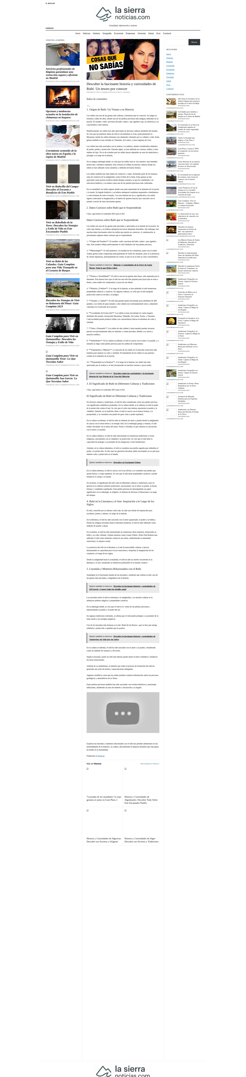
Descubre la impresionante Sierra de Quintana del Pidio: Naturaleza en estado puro (188, 255)
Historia (96, 33)
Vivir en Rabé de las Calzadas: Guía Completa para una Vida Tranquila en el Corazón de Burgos (62, 266)
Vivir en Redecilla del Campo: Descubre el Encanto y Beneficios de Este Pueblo (62, 189)
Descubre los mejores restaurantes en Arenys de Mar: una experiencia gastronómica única (187, 230)
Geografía (106, 33)
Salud (151, 33)
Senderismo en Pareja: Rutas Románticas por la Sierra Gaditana (188, 386)
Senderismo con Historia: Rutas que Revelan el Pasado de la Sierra (188, 412)
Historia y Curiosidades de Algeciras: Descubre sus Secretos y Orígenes (104, 840)
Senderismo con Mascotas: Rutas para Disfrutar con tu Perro (188, 346)
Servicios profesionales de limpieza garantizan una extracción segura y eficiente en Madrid (62, 73)
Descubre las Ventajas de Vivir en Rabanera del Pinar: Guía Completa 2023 (63, 303)
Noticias (86, 33)
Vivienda (142, 33)
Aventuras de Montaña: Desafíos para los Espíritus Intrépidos (187, 399)
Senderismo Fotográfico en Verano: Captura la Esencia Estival (188, 281)
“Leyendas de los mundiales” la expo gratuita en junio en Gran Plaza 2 (104, 798)
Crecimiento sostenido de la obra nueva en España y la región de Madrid (61, 153)
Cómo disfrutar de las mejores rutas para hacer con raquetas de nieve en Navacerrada (189, 164)
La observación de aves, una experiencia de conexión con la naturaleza (188, 216)
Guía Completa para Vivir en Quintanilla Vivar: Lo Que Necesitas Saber (62, 358)
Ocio (158, 33)
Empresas (130, 33)
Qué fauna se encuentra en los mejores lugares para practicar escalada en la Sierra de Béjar (189, 101)
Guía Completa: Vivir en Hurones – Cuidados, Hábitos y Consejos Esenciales (188, 203)
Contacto (167, 33)
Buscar (194, 42)
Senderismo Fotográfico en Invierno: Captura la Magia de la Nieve (189, 333)
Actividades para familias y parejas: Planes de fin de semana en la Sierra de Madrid (189, 114)
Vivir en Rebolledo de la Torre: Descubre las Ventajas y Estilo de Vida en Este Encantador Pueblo (62, 227)
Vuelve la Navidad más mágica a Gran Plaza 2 (186, 139)
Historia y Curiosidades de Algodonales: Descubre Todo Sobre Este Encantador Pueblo (141, 800)
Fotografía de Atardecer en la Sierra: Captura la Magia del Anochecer (188, 320)
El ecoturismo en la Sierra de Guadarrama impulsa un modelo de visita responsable (188, 127)
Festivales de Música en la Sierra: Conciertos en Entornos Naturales (187, 294)
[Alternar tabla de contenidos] (88, 106)
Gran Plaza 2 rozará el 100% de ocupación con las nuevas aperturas (188, 151)
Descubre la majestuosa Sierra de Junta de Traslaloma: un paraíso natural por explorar (189, 268)
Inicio (77, 33)
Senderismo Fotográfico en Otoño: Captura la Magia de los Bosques (188, 307)
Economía (118, 33)
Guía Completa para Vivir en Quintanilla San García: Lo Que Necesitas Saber (62, 378)
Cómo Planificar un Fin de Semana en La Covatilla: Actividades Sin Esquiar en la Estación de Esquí (188, 191)
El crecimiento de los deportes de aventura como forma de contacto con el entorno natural (189, 178)
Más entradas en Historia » (150, 764)
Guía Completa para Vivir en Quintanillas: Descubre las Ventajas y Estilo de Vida (62, 339)
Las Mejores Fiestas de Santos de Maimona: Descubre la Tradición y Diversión (189, 242)
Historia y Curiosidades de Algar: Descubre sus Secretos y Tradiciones (141, 840)
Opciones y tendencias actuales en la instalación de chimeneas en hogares (62, 114)
